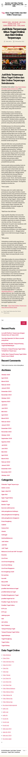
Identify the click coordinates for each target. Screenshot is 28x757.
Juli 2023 (4, 405)
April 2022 (4, 455)
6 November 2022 (19, 41)
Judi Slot (4, 545)
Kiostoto (4, 555)
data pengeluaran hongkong (10, 514)
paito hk (5, 715)
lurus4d (3, 578)
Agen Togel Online (7, 498)
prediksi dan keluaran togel (9, 588)
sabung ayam (5, 615)
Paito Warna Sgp (7, 702)
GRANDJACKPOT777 (7, 291)
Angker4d (4, 501)
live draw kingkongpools (10, 705)
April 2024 (4, 378)
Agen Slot (4, 494)
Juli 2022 (4, 445)
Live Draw (4, 558)
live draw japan (7, 739)
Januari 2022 (5, 465)
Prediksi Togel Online (8, 605)
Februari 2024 (5, 384)
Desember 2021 (6, 468)
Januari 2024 (5, 388)
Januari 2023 (5, 425)
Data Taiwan (6, 675)
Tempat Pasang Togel (9, 25)
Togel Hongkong (6, 639)
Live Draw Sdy (7, 682)
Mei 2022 (4, 452)
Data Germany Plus (8, 661)
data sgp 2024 (7, 729)
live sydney (5, 575)
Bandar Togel (6, 22)
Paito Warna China (8, 692)
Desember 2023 (6, 391)
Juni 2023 (4, 408)
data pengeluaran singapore (10, 518)
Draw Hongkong (6, 521)
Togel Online (21, 25)
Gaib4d (3, 524)
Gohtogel (4, 535)
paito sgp (5, 712)
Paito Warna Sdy (7, 698)
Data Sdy (5, 668)
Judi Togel (22, 22)
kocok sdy (6, 725)
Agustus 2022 (5, 442)
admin (10, 41)
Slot (18, 23)
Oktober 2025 (5, 374)
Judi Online (15, 22)
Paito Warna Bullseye (9, 688)
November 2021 (6, 472)
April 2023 (4, 415)
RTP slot (4, 612)
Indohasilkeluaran (6, 538)
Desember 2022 (6, 428)
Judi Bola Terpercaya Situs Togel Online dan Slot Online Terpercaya (14, 33)
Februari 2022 (5, 462)
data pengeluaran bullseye (9, 511)
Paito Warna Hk (7, 695)
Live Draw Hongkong (7, 561)
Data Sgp (5, 671)
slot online (4, 622)
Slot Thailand (5, 625)
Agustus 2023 (5, 401)
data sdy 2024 (7, 735)
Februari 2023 (5, 421)
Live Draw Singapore (7, 568)
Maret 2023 (5, 418)
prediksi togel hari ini (7, 598)
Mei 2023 (4, 411)
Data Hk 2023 (7, 665)
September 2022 (6, 438)
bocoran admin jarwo (8, 508)
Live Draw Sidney (6, 565)
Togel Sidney (5, 645)
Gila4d (3, 531)
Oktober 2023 (5, 398)
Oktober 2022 (5, 435)
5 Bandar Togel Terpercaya (10, 484)
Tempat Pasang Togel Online (10, 632)
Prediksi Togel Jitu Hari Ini (9, 602)
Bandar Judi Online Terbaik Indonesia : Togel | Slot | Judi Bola (14, 4)
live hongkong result (7, 571)
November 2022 (6, 431)
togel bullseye (5, 635)
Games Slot (5, 528)
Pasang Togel (12, 23)
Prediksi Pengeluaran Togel (9, 595)
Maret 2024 (5, 381)
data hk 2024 (7, 732)
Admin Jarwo (5, 488)
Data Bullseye (7, 655)
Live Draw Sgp (7, 685)
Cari (2, 320)
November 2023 (6, 395)
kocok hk (5, 718)
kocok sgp (6, 722)
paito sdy (5, 708)
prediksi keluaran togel (8, 592)
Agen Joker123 (6, 491)
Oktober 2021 (5, 475)
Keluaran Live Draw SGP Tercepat (11, 551)
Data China (6, 658)
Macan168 (4, 581)
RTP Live (4, 608)
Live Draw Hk (7, 678)
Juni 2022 (4, 448)
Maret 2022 (5, 458)
